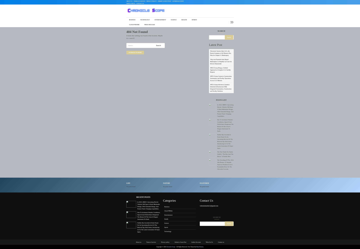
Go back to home (135, 52)
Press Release (149, 24)
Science (174, 20)
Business (132, 20)
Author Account (178, 1)
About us (129, 1)
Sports (194, 20)
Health (184, 20)
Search (221, 31)
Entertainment (160, 20)
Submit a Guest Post (164, 1)
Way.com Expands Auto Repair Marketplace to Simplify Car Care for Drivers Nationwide (221, 62)
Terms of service (139, 1)
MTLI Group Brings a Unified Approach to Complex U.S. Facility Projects (220, 70)
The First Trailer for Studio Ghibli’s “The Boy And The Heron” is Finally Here (225, 154)
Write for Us (130, 3)
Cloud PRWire (134, 24)
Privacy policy (151, 1)
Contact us (140, 3)
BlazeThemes (199, 246)
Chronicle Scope (170, 246)
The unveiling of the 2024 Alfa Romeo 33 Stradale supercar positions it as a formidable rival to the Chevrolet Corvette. (225, 164)
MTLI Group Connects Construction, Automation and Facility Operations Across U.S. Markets (221, 78)
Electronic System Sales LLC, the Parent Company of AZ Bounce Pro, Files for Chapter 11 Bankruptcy (220, 53)
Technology (145, 20)
